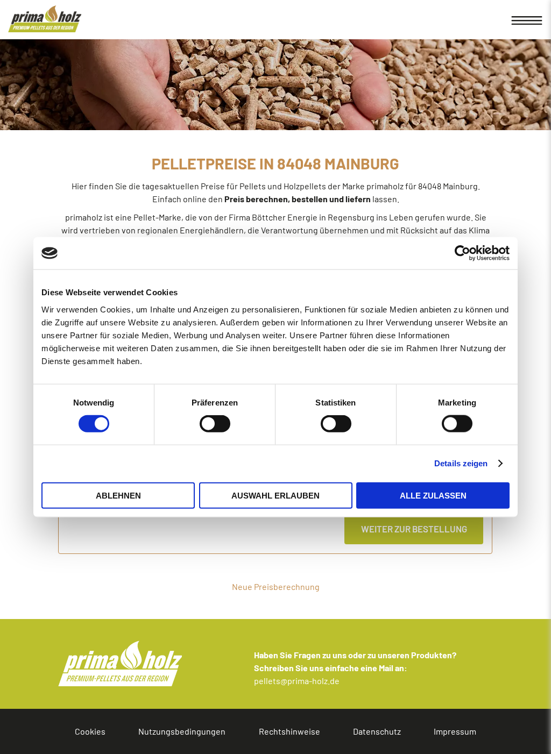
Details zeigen (461, 463)
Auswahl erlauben (275, 495)
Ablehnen (118, 495)
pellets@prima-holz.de (297, 680)
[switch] (188, 423)
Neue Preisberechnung (276, 586)
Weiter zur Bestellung (414, 528)
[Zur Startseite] (44, 18)
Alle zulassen (433, 495)
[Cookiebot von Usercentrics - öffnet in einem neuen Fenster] (462, 253)
